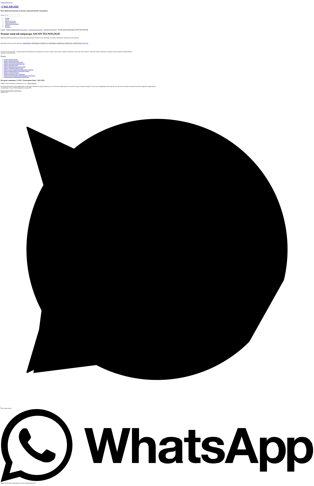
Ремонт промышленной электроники (16, 30)
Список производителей (12, 24)
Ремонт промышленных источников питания (16, 71)
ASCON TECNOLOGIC (50, 30)
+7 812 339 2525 (9, 6)
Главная (3, 30)
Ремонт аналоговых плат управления (14, 74)
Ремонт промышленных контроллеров (14, 67)
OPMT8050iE (52, 43)
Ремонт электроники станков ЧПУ (13, 62)
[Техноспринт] (6, 2)
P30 (87, 43)
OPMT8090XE (27, 43)
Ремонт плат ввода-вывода (11, 72)
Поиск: (3, 15)
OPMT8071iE (44, 43)
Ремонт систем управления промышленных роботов (18, 69)
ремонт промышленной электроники (11, 91)
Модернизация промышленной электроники (16, 77)
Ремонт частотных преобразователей (14, 64)
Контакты (8, 27)
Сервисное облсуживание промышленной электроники (19, 75)
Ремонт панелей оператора (11, 61)
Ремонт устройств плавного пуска (13, 68)
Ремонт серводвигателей (11, 65)
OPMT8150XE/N (78, 43)
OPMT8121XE (69, 43)
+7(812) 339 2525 (31, 83)
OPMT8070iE (60, 43)
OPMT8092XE (35, 43)
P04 (84, 43)
